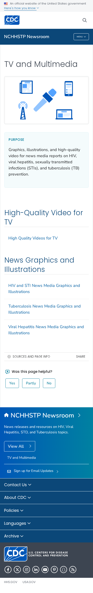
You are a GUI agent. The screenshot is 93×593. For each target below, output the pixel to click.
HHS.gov (10, 582)
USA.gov (29, 582)
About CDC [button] (16, 497)
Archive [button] (12, 536)
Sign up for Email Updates (33, 471)
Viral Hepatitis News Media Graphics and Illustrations (46, 330)
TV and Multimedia (21, 457)
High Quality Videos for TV (33, 238)
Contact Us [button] (16, 485)
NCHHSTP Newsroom (26, 37)
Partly (31, 383)
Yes (12, 383)
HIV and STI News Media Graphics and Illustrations (44, 288)
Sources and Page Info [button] (31, 356)
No (49, 383)
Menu (80, 36)
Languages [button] (15, 523)
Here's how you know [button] (20, 8)
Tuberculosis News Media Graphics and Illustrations (44, 309)
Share (80, 356)
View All (16, 446)
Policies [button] (12, 510)
